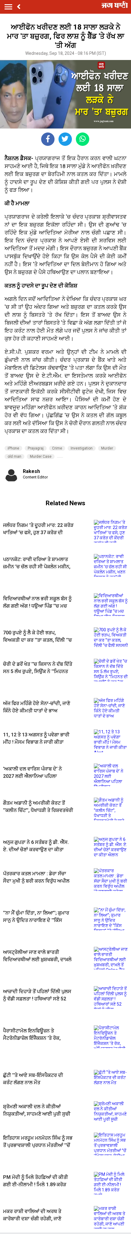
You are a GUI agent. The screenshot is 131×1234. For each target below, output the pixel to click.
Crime (57, 448)
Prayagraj (36, 448)
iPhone (13, 448)
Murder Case (40, 456)
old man (14, 456)
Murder (107, 448)
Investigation (82, 448)
